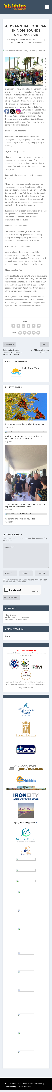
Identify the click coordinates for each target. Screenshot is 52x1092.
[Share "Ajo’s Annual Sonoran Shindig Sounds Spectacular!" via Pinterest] (33, 325)
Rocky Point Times (23, 39)
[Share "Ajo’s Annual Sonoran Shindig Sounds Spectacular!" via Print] (38, 325)
